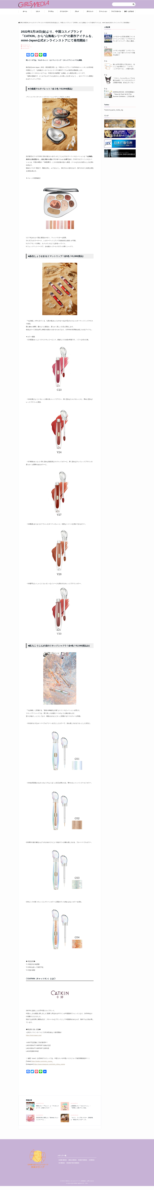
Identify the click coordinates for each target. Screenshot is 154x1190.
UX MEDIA (62, 1163)
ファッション (103, 11)
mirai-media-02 (25, 48)
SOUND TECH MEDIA (72, 1163)
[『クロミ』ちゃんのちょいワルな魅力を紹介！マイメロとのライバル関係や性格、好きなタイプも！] (108, 83)
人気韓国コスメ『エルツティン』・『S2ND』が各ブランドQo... (81, 1107)
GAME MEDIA (63, 1160)
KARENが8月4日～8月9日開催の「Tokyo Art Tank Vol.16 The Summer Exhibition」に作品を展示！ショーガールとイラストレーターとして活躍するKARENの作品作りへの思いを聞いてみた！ (124, 94)
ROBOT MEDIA (82, 1160)
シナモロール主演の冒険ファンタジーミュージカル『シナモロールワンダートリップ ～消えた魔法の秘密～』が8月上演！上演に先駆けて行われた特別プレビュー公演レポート (124, 39)
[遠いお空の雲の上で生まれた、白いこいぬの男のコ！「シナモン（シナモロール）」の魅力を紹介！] (108, 70)
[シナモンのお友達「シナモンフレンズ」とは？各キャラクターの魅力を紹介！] (108, 56)
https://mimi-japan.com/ (33, 1035)
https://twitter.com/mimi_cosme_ (42, 1061)
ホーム (25, 11)
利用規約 (83, 1181)
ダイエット (90, 11)
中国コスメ (29, 46)
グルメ (77, 11)
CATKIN (24, 46)
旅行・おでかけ (129, 11)
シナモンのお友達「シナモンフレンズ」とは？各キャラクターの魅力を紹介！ (124, 53)
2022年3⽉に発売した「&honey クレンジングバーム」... (47, 1118)
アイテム (51, 11)
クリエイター (64, 11)
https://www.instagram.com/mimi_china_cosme (49, 1064)
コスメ (38, 11)
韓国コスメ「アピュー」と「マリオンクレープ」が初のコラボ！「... (47, 1107)
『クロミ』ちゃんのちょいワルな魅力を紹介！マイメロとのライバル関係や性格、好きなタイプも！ (124, 80)
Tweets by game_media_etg (113, 110)
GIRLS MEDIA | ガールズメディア (70, 1181)
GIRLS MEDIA (72, 1160)
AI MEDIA (91, 1160)
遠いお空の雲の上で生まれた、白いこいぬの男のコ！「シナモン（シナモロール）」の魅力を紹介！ (124, 66)
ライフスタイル (116, 11)
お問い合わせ (90, 1181)
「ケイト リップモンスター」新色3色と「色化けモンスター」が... (82, 1118)
